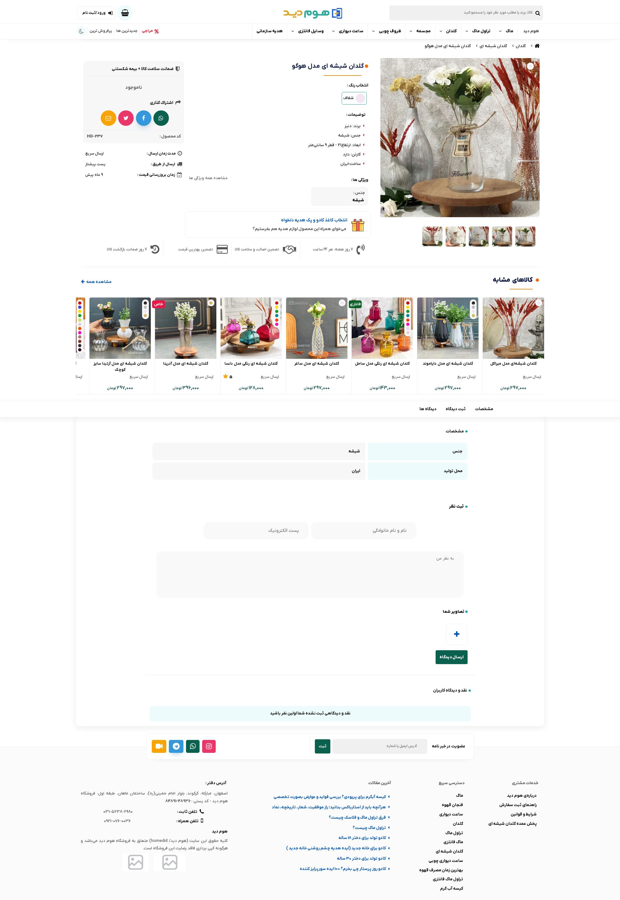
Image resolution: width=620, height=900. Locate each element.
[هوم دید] (536, 46)
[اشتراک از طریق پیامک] (108, 118)
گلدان (451, 31)
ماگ (509, 31)
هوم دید (531, 31)
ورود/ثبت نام (94, 12)
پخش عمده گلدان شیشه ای (512, 823)
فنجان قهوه (452, 805)
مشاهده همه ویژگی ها (208, 178)
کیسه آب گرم (451, 888)
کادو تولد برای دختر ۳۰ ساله (361, 858)
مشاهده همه (98, 282)
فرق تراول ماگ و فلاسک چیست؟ (357, 817)
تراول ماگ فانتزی (448, 879)
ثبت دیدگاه (456, 409)
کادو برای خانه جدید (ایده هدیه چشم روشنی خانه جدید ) (336, 848)
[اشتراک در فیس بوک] (143, 118)
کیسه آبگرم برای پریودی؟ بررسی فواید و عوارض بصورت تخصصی (330, 797)
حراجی (147, 31)
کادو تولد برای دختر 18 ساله (362, 838)
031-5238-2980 (118, 811)
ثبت (322, 746)
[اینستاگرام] (209, 746)
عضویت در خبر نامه (448, 746)
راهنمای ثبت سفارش (518, 805)
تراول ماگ (481, 31)
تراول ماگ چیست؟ (369, 828)
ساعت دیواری (351, 31)
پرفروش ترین (100, 31)
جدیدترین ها (127, 31)
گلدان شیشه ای (449, 851)
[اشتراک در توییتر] (126, 118)
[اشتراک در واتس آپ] (161, 118)
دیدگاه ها (428, 409)
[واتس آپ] (193, 746)
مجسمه (423, 31)
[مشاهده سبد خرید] (125, 13)
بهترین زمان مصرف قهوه (441, 870)
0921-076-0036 (117, 821)
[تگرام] (176, 746)
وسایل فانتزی (311, 31)
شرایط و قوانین (524, 814)
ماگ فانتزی (453, 842)
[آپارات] (159, 746)
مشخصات (484, 409)
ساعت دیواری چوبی (446, 861)
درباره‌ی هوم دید (522, 795)
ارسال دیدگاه (451, 657)
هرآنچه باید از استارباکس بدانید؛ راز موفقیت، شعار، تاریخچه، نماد (329, 807)
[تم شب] (81, 31)
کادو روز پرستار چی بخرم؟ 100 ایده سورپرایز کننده (343, 869)
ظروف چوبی (390, 31)
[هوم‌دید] (310, 13)
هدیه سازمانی (269, 31)
